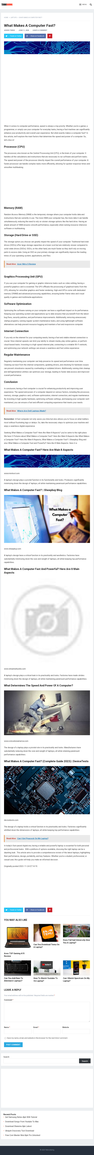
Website (65, 1027)
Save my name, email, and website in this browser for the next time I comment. (37, 1038)
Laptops (14, 17)
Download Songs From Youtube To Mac (22, 1121)
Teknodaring (49, 1150)
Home (6, 17)
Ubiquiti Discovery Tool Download (19, 1131)
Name (7, 1027)
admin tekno (9, 30)
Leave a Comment (40, 30)
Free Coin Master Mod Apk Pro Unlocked (22, 1135)
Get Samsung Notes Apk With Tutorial (21, 1117)
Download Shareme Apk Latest (18, 1126)
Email (36, 1027)
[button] (83, 4)
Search (6, 1057)
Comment (8, 1000)
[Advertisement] (47, 73)
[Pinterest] (49, 36)
